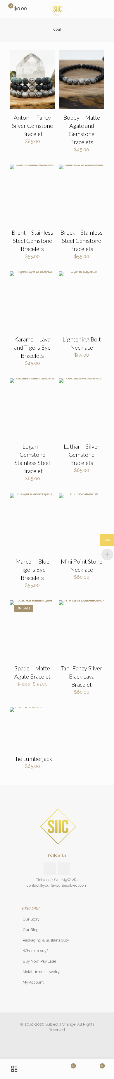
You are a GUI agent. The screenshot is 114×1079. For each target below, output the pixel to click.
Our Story (31, 919)
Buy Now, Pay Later (39, 961)
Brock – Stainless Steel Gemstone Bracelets (82, 240)
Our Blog (31, 930)
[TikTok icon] (63, 1038)
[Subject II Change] (57, 8)
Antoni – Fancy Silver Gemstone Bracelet (32, 125)
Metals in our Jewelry (41, 972)
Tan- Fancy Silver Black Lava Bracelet (81, 676)
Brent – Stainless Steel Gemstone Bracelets (32, 240)
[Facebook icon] (51, 1038)
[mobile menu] (106, 9)
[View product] (48, 56)
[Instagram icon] (57, 1038)
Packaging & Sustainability (46, 940)
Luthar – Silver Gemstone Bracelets (82, 454)
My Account (33, 982)
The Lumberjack (32, 758)
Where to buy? (35, 951)
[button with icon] (50, 868)
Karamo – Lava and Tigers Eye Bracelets (32, 347)
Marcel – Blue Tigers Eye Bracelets (32, 569)
